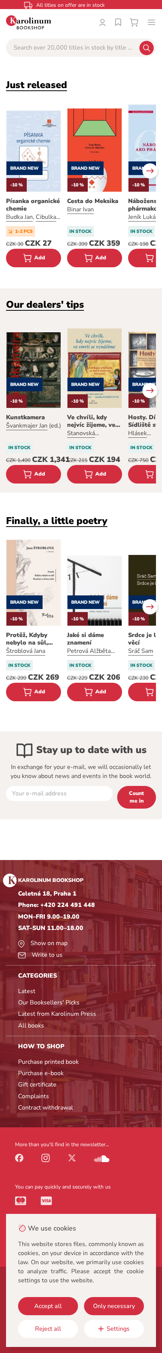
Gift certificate (37, 1084)
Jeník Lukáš (143, 217)
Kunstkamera (25, 417)
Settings (118, 1329)
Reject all (48, 1329)
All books (31, 1025)
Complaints (33, 1096)
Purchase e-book (41, 1073)
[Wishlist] (118, 22)
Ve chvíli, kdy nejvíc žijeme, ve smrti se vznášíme (93, 421)
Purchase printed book (48, 1062)
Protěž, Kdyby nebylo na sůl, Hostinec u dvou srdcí (30, 638)
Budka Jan (19, 217)
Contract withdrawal (45, 1107)
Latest (26, 991)
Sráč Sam (140, 651)
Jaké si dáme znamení (85, 638)
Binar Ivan (80, 209)
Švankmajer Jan (26, 426)
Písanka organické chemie (33, 204)
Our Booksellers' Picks (48, 1002)
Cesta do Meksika (92, 201)
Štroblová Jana (25, 651)
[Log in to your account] (102, 22)
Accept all (48, 1306)
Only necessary (114, 1306)
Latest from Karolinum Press (57, 1014)
